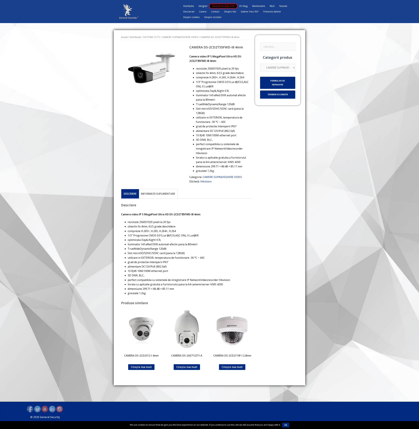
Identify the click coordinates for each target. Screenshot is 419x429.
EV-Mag (243, 6)
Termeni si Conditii (278, 94)
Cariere (203, 11)
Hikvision (206, 181)
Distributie (188, 6)
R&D (272, 6)
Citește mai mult (141, 367)
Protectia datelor (272, 11)
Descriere (130, 194)
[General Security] (129, 11)
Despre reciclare (212, 17)
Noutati (283, 6)
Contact (215, 11)
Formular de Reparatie (277, 83)
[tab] (130, 193)
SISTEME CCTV (151, 37)
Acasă (124, 37)
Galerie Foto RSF (250, 11)
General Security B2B (223, 6)
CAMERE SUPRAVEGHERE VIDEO (180, 37)
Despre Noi (230, 11)
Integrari (203, 6)
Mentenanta (258, 6)
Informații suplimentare (158, 194)
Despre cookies (191, 17)
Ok (285, 424)
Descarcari (188, 11)
